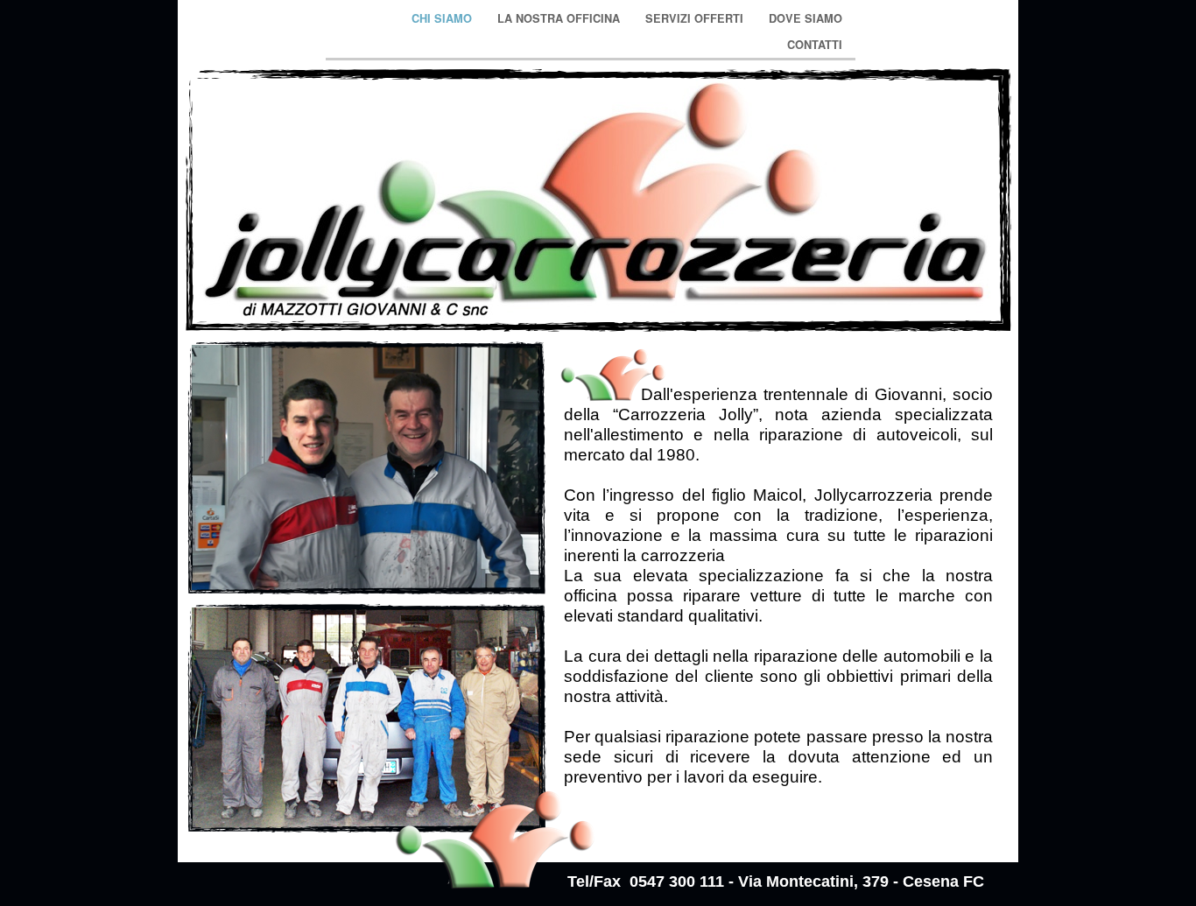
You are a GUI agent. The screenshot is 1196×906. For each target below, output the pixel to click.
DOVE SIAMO (805, 18)
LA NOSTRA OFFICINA (560, 18)
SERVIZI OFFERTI (696, 18)
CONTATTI (814, 45)
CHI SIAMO (443, 18)
